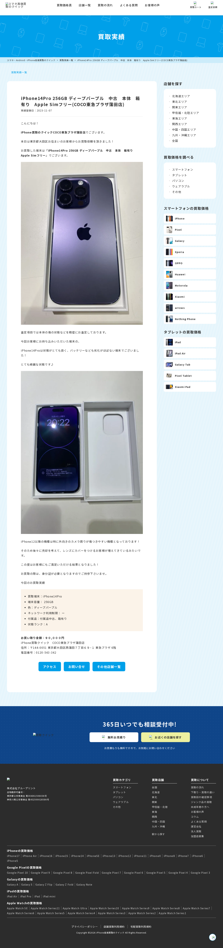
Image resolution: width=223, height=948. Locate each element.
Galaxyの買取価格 (20, 879)
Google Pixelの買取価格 (24, 867)
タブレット (179, 175)
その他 (176, 192)
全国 (175, 141)
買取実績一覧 (66, 60)
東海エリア (179, 118)
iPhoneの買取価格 (20, 851)
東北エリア (179, 101)
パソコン (178, 181)
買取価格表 (64, 5)
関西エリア (179, 124)
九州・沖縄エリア (184, 135)
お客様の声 (152, 5)
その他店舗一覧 (109, 666)
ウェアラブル (181, 186)
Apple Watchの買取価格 (24, 903)
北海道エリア (181, 96)
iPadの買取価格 (18, 891)
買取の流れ (105, 5)
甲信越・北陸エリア (185, 113)
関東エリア (179, 107)
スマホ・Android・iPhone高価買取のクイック (31, 60)
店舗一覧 (85, 5)
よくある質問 (129, 5)
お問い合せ (76, 666)
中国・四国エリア (184, 129)
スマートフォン (182, 169)
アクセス (49, 666)
